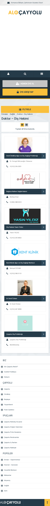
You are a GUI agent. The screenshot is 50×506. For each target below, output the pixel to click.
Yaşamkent (8, 405)
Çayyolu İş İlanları (10, 442)
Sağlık (12, 114)
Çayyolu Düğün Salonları (13, 427)
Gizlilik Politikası (10, 372)
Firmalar (4, 114)
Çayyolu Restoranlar (11, 437)
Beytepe (7, 399)
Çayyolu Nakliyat (10, 448)
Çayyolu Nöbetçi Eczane (13, 422)
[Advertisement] (25, 46)
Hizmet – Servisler (11, 465)
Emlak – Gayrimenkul (12, 460)
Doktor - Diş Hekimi (25, 114)
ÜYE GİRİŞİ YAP (26, 92)
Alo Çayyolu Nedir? (11, 367)
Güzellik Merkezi (10, 470)
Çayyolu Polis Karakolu (12, 432)
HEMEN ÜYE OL (27, 84)
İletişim (7, 377)
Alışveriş (7, 480)
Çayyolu (7, 389)
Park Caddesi (9, 410)
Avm (5, 491)
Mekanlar (7, 475)
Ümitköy (7, 394)
